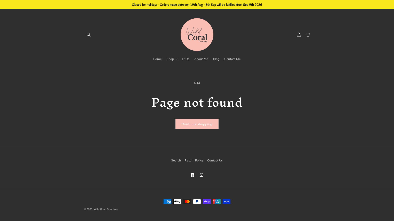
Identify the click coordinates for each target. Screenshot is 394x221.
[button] (88, 34)
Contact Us (215, 160)
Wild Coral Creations (106, 209)
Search (176, 160)
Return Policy (194, 160)
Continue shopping (197, 124)
